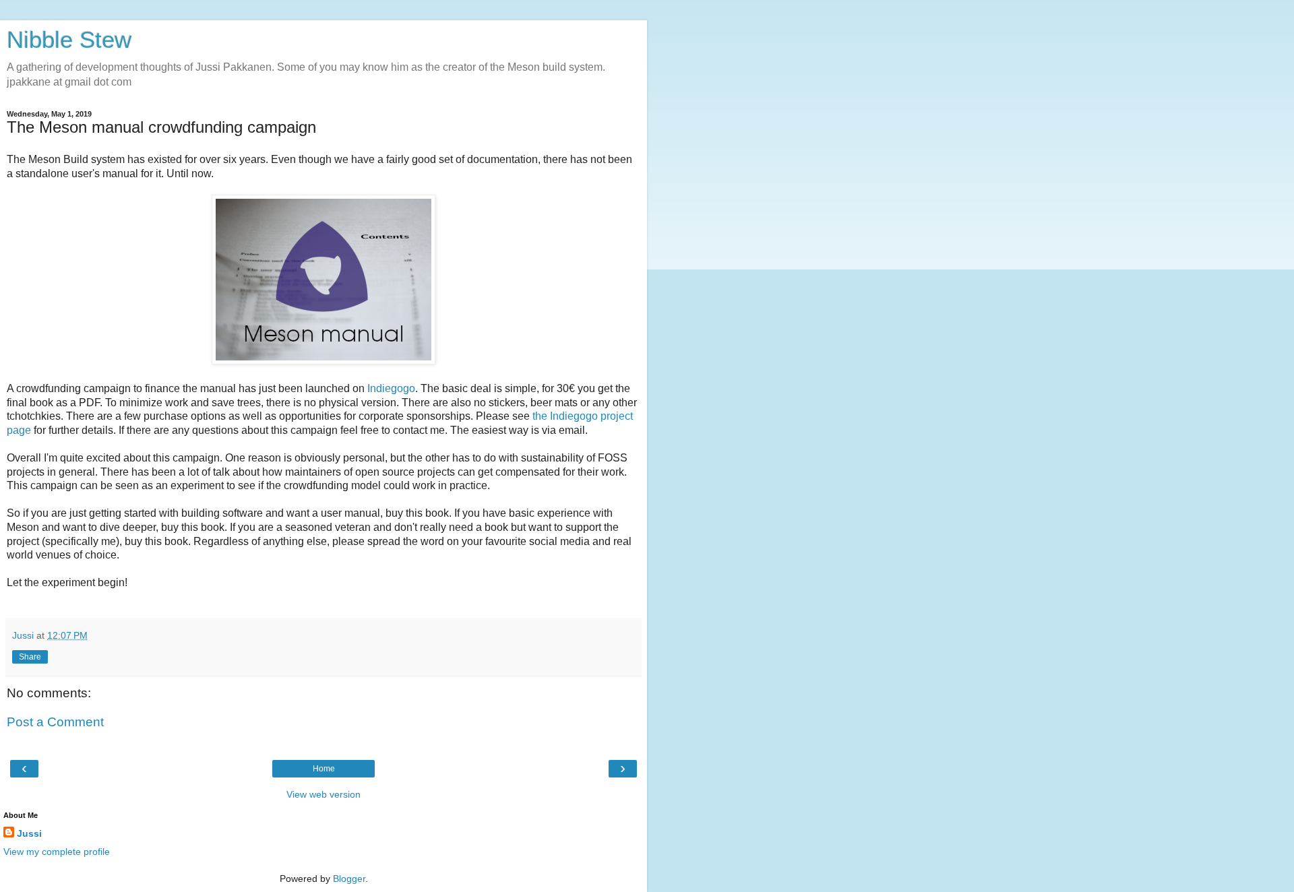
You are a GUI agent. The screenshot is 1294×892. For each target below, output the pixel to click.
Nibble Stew (69, 40)
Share (30, 657)
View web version (323, 794)
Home (324, 768)
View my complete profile (56, 851)
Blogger (349, 878)
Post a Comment (55, 722)
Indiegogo (391, 388)
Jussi (29, 833)
